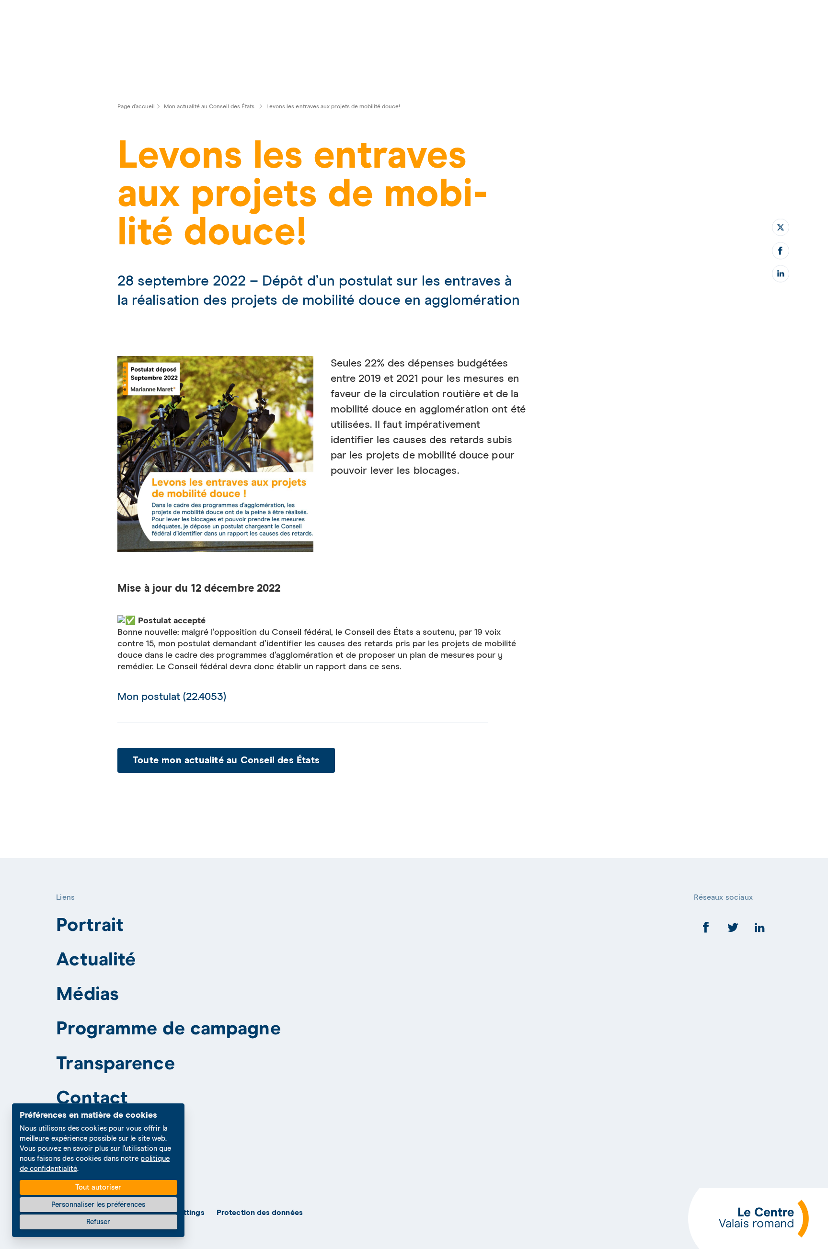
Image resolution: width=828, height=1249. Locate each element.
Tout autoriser (98, 1187)
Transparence (115, 1063)
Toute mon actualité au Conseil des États (226, 760)
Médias (87, 994)
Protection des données (260, 1212)
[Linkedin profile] (760, 930)
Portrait (90, 925)
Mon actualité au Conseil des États (209, 107)
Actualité (96, 960)
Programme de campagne (168, 1029)
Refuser (98, 1222)
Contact (92, 1098)
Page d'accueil (136, 107)
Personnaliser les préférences (98, 1204)
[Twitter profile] (733, 930)
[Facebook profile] (706, 930)
